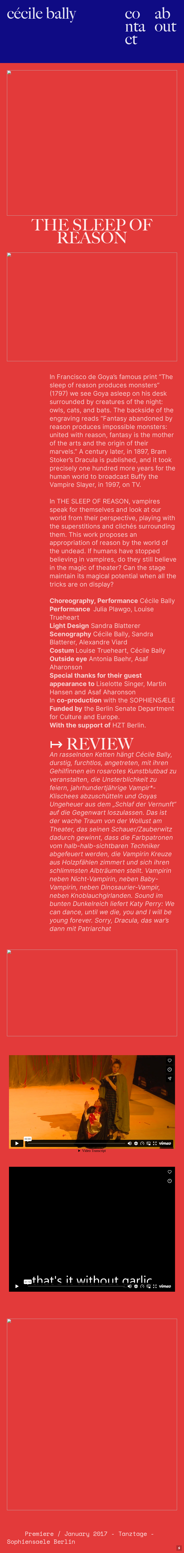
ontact (135, 26)
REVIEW (91, 744)
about (165, 20)
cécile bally (41, 13)
